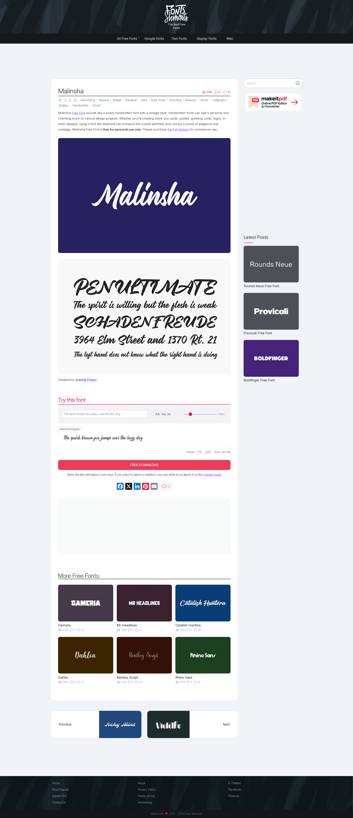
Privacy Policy (147, 789)
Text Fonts (179, 38)
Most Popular (60, 789)
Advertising (87, 100)
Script (96, 105)
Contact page (212, 474)
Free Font (78, 113)
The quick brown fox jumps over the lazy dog (103, 438)
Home (56, 783)
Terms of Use (146, 796)
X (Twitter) (234, 783)
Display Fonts (207, 38)
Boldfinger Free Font (259, 380)
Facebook (234, 789)
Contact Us (59, 802)
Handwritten (80, 105)
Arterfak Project (86, 380)
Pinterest (233, 796)
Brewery (191, 100)
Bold (144, 100)
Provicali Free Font (258, 333)
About (141, 783)
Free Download (144, 465)
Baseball (131, 100)
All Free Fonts (127, 38)
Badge (117, 100)
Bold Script (158, 100)
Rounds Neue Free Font (261, 286)
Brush (204, 100)
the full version (178, 129)
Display (63, 105)
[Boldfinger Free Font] (271, 358)
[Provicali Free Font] (271, 311)
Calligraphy (219, 100)
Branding (175, 100)
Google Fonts (154, 38)
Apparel (104, 100)
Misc (230, 38)
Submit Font (59, 796)
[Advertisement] (176, 60)
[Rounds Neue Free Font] (271, 264)
